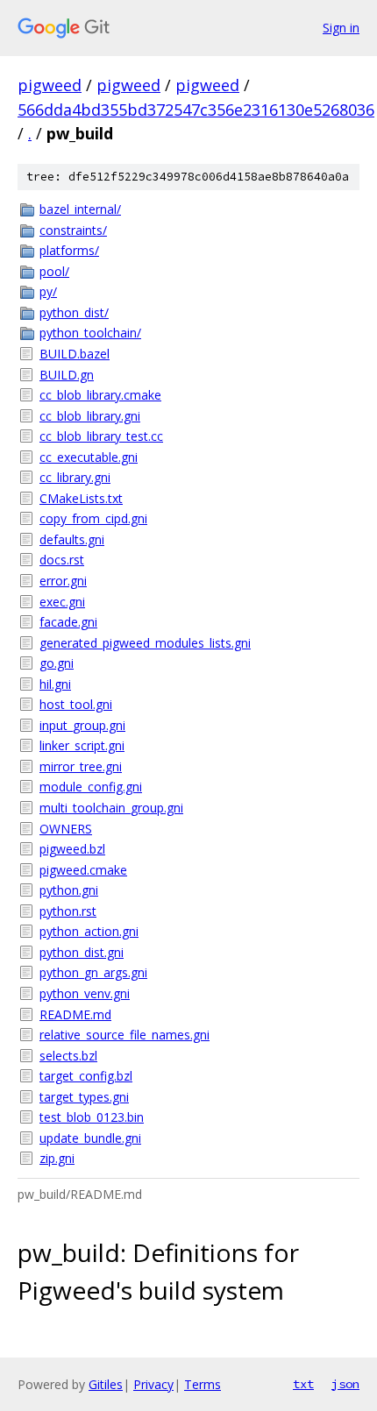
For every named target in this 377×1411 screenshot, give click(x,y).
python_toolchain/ (90, 332)
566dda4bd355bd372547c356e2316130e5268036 (196, 109)
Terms (202, 1384)
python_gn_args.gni (93, 972)
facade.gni (68, 621)
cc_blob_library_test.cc (101, 436)
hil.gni (55, 684)
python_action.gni (89, 931)
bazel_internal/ (80, 209)
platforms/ (69, 250)
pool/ (54, 271)
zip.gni (57, 1158)
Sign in (341, 27)
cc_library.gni (74, 477)
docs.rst (61, 559)
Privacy (153, 1384)
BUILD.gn (66, 374)
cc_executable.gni (88, 457)
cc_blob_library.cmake (100, 394)
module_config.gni (90, 786)
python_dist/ (74, 312)
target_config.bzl (85, 1075)
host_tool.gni (75, 704)
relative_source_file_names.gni (124, 1034)
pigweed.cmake (83, 869)
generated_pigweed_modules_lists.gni (145, 643)
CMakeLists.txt (81, 498)
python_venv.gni (84, 993)
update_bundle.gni (90, 1138)
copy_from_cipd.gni (93, 518)
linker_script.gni (81, 745)
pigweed (50, 85)
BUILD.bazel (74, 353)
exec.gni (62, 601)
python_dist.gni (81, 952)
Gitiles (106, 1384)
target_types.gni (84, 1096)
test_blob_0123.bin (91, 1117)
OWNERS (65, 828)
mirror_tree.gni (80, 766)
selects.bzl (68, 1055)
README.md (75, 1014)
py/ (48, 291)
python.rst (67, 911)
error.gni (63, 580)
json (345, 1384)
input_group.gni (82, 725)
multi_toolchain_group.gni (111, 807)
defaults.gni (71, 539)
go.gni (56, 663)
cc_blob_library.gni (89, 416)
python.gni (68, 890)
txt (303, 1384)
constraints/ (73, 230)
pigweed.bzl (72, 848)
